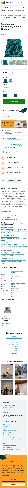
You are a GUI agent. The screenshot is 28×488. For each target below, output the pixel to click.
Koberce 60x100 (14, 348)
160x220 (23, 283)
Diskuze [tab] (19, 180)
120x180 (18, 283)
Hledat (24, 7)
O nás (4, 428)
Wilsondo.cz (8, 410)
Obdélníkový (14, 288)
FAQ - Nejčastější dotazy (9, 441)
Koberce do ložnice (14, 340)
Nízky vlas (14, 290)
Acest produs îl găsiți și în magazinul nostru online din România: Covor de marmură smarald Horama (14, 246)
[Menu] (24, 2)
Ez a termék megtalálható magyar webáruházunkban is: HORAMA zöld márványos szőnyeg (13, 238)
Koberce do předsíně (14, 344)
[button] (11, 59)
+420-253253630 (9, 407)
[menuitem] (3, 11)
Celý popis (6, 116)
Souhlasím (13, 484)
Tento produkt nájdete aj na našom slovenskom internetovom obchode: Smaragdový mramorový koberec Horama (14, 230)
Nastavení (13, 479)
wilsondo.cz (8, 412)
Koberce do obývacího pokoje (17, 271)
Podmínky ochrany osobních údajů (12, 439)
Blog (4, 443)
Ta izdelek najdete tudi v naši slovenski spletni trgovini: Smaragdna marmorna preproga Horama (13, 261)
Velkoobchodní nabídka (9, 445)
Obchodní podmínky (8, 437)
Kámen (13, 292)
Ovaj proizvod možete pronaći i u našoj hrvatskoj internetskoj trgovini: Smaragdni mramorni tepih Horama (12, 253)
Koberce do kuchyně (14, 342)
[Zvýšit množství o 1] (15, 95)
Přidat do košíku (14, 101)
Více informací (5, 475)
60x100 (13, 284)
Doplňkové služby (7, 435)
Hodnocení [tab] (11, 180)
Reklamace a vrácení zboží (10, 430)
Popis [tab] (3, 180)
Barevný (13, 278)
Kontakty (5, 426)
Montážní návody (7, 447)
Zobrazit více (14, 353)
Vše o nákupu (6, 424)
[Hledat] (15, 2)
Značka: (3, 34)
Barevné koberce (14, 346)
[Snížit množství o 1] (5, 95)
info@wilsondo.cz (10, 405)
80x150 (13, 283)
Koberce (14, 336)
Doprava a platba (7, 432)
